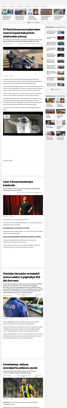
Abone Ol (11, 216)
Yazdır (42, 45)
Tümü (37, 22)
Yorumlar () (5, 216)
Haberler (9, 26)
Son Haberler (50, 27)
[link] (55, 32)
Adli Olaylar (14, 26)
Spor (12, 361)
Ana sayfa (5, 26)
